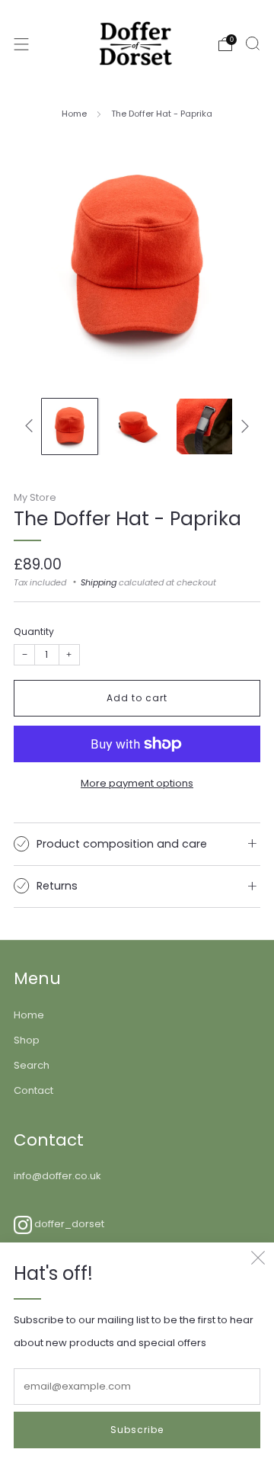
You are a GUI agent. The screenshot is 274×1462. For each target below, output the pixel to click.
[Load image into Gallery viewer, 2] (136, 426)
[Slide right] (242, 426)
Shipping (98, 582)
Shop (27, 1040)
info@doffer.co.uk (57, 1176)
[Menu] (21, 44)
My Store (35, 497)
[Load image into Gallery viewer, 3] (204, 426)
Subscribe (137, 1429)
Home (74, 113)
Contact (33, 1090)
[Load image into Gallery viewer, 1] (69, 426)
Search (31, 1065)
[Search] (252, 43)
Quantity (34, 631)
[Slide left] (31, 426)
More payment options (137, 783)
